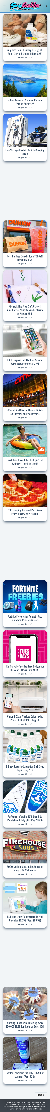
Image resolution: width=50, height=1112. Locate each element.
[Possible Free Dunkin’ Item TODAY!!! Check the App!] (25, 236)
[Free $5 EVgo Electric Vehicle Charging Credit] (25, 130)
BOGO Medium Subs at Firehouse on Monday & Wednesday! (25, 868)
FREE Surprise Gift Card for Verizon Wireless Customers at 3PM (24, 362)
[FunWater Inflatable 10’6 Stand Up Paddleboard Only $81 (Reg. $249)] (25, 796)
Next (40, 1095)
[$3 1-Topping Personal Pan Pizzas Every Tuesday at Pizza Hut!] (25, 490)
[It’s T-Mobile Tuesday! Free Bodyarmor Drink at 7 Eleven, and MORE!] (25, 646)
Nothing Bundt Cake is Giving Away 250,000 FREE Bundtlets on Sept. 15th (25, 1024)
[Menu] (4, 6)
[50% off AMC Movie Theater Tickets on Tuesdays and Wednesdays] (25, 390)
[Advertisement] (25, 190)
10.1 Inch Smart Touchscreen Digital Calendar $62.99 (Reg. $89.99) (25, 918)
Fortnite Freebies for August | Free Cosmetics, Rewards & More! (25, 618)
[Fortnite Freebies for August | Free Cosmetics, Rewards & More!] (25, 596)
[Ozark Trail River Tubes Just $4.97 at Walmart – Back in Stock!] (25, 440)
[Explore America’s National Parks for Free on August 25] (25, 80)
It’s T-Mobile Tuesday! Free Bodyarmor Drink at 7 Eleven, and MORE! (25, 668)
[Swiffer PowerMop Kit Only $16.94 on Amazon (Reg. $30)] (25, 1053)
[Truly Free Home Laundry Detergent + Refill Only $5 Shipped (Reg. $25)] (25, 30)
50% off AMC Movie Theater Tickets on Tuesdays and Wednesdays (25, 412)
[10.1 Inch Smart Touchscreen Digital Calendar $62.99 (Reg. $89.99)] (25, 897)
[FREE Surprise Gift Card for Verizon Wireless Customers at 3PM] (25, 340)
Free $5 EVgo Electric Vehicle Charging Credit (24, 152)
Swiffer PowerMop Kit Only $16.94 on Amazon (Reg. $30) (25, 1075)
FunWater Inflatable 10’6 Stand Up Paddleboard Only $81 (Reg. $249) (24, 818)
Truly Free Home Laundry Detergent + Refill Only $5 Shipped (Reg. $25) (25, 52)
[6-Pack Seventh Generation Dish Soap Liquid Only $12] (25, 746)
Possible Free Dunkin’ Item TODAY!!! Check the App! (25, 258)
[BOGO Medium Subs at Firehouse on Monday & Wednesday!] (25, 847)
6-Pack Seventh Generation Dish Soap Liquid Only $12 (25, 768)
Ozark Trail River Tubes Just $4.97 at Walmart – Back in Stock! (25, 462)
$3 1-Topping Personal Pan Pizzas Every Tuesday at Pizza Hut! (25, 512)
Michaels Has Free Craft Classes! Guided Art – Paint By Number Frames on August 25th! (25, 310)
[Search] (46, 6)
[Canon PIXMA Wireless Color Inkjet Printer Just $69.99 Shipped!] (25, 696)
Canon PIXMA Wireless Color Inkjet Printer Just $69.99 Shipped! (25, 718)
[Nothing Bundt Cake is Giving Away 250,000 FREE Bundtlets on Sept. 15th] (25, 1003)
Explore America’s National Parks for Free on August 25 (25, 102)
